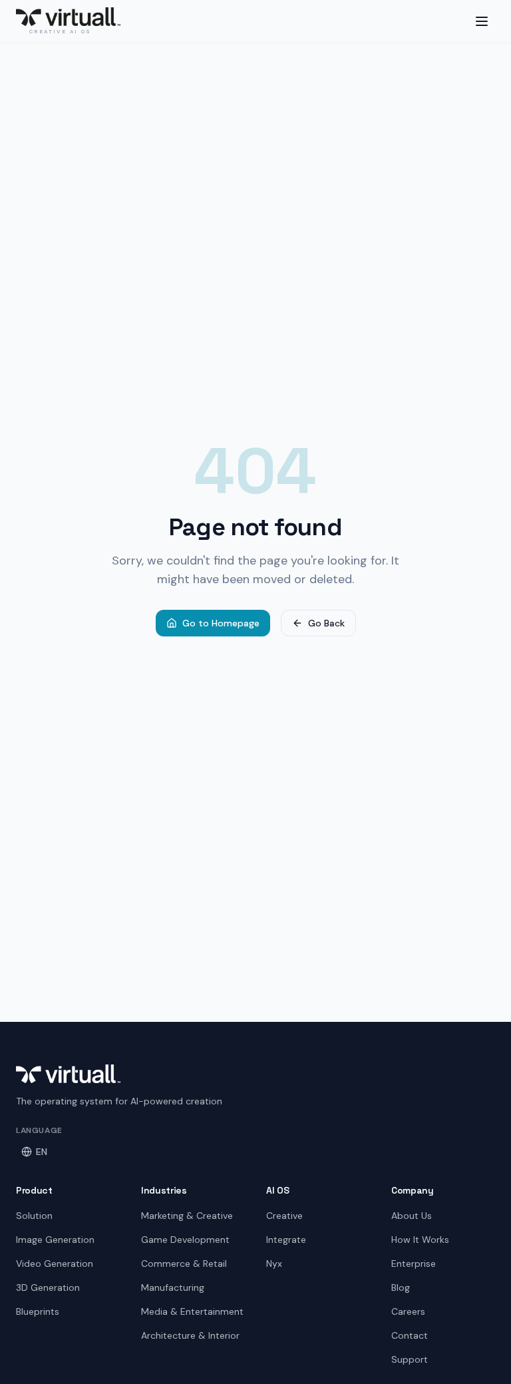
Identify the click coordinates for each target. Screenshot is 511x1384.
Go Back (326, 623)
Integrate (286, 1240)
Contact (409, 1335)
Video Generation (54, 1263)
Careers (408, 1311)
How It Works (420, 1240)
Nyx (274, 1263)
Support (409, 1359)
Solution (34, 1216)
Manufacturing (172, 1287)
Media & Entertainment (192, 1311)
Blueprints (37, 1311)
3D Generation (48, 1287)
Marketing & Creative (187, 1216)
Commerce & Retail (184, 1263)
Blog (400, 1287)
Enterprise (413, 1263)
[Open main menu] (481, 21)
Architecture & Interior (190, 1335)
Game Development (185, 1240)
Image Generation (55, 1240)
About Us (411, 1216)
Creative (284, 1216)
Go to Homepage (220, 623)
